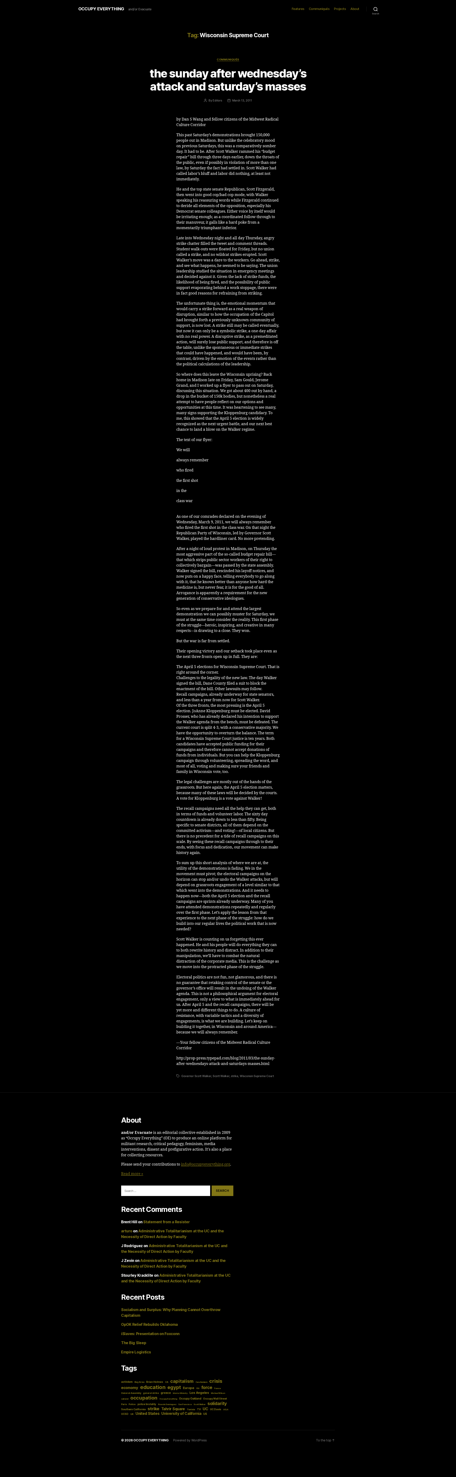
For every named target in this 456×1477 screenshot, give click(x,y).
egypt (174, 1387)
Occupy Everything (168, 1399)
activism (127, 1382)
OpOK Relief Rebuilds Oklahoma (149, 1324)
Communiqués (319, 9)
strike (234, 1076)
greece (166, 1393)
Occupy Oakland (190, 1398)
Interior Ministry (180, 1393)
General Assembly (131, 1393)
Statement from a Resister (166, 1222)
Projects (340, 9)
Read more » (132, 1173)
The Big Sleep (133, 1343)
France (217, 1388)
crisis (215, 1381)
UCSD (124, 1413)
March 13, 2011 (242, 100)
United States (148, 1413)
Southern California (133, 1409)
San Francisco (185, 1404)
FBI (197, 1388)
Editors (217, 100)
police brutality (147, 1404)
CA (166, 1382)
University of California (181, 1413)
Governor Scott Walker (196, 1076)
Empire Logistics (136, 1352)
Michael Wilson (218, 1393)
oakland (124, 1399)
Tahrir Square (173, 1409)
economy (129, 1387)
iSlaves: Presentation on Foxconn (150, 1334)
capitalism (182, 1381)
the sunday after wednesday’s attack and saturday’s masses (228, 79)
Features (298, 9)
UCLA (225, 1409)
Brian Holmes (154, 1381)
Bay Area (139, 1382)
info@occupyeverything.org (205, 1164)
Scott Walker (221, 1076)
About (354, 9)
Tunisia (191, 1409)
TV (199, 1409)
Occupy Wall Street (215, 1398)
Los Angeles (199, 1393)
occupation (143, 1398)
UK (132, 1414)
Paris (124, 1404)
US (205, 1414)
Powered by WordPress (190, 1440)
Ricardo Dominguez (167, 1404)
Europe (188, 1388)
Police (132, 1404)
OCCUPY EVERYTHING (101, 9)
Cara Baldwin (202, 1382)
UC (205, 1408)
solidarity (217, 1403)
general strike (151, 1393)
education (153, 1387)
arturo (126, 1231)
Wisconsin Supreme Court (257, 1076)
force (206, 1387)
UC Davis (215, 1409)
